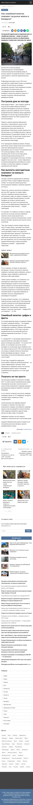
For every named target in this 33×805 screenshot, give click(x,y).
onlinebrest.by (27, 429)
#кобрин (11, 746)
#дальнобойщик (6, 744)
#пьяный (11, 764)
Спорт (5, 714)
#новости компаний (17, 758)
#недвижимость (6, 758)
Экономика (6, 723)
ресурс (16, 664)
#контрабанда (18, 746)
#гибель (21, 741)
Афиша (5, 675)
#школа (28, 766)
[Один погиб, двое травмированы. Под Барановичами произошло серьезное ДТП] (5, 545)
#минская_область (12, 752)
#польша (25, 761)
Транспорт (6, 717)
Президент (6, 701)
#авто (9, 735)
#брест (26, 738)
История (6, 691)
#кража (12, 749)
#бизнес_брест (18, 738)
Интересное (7, 688)
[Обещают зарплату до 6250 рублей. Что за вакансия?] (5, 566)
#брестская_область (7, 741)
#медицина (25, 749)
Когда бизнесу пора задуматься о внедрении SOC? (15, 595)
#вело (15, 741)
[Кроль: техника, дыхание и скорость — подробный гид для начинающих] (9, 494)
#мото (20, 752)
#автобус (15, 735)
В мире (5, 679)
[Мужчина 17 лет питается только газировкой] (5, 552)
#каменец (4, 746)
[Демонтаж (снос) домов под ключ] (24, 494)
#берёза (11, 738)
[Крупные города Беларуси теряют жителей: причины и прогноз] (5, 262)
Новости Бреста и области (8, 2)
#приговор (4, 764)
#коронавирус (5, 749)
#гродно (27, 741)
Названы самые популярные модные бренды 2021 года (25, 453)
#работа (17, 764)
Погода (5, 698)
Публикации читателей (9, 707)
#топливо (15, 766)
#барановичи (22, 735)
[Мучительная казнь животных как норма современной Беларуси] (5, 255)
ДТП (5, 685)
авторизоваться (5, 525)
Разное (5, 711)
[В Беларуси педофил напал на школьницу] (5, 559)
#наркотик (20, 755)
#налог (14, 755)
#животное (19, 744)
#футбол (22, 766)
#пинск (3, 761)
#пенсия (26, 758)
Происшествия (7, 704)
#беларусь (4, 738)
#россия (23, 764)
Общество (4, 10)
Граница (6, 682)
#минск (4, 752)
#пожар (19, 761)
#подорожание (11, 761)
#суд (10, 766)
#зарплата (26, 744)
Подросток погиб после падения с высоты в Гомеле (16, 613)
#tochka (4, 735)
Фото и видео (7, 720)
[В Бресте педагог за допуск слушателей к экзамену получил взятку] (5, 573)
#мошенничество (6, 755)
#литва (18, 749)
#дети (13, 744)
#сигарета (4, 766)
